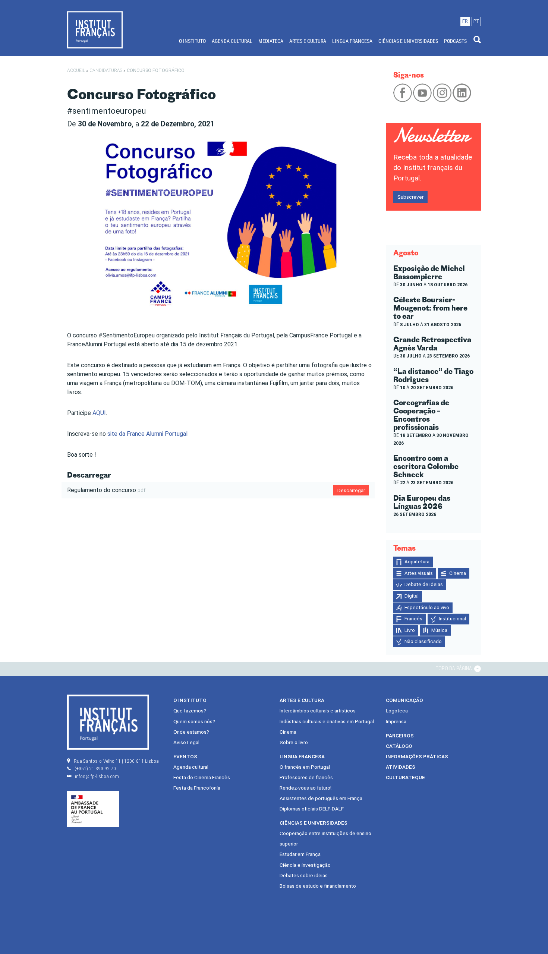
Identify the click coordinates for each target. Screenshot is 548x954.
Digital (411, 596)
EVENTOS (185, 756)
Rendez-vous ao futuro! (305, 788)
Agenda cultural (190, 767)
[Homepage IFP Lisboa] (95, 29)
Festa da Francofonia (196, 788)
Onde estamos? (191, 732)
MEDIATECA (270, 41)
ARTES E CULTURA (307, 41)
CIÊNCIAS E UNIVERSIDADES (408, 41)
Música (439, 630)
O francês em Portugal (305, 767)
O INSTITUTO (192, 41)
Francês (413, 618)
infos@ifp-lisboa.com (97, 776)
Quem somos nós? (194, 721)
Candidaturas (105, 70)
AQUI (99, 412)
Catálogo (399, 746)
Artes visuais (418, 573)
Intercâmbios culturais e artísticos (318, 711)
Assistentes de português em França (321, 798)
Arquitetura (416, 561)
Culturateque (405, 777)
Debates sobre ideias (304, 875)
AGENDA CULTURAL (232, 41)
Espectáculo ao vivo (426, 607)
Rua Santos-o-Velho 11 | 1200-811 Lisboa (116, 761)
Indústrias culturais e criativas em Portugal (327, 721)
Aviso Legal (186, 742)
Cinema (457, 573)
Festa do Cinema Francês (201, 777)
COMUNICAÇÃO (404, 700)
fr (465, 21)
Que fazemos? (189, 711)
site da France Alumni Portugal (147, 433)
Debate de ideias (423, 584)
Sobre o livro (294, 742)
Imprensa (396, 721)
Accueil (76, 70)
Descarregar (351, 490)
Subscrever (410, 197)
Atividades (400, 767)
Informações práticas (417, 756)
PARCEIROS (400, 736)
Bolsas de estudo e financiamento (318, 886)
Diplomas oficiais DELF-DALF (312, 809)
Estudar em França (300, 854)
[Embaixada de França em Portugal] (93, 809)
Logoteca (397, 711)
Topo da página (454, 668)
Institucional (452, 618)
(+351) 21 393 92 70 (95, 768)
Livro (409, 630)
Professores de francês (306, 777)
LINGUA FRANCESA (352, 41)
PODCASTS (455, 41)
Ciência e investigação (305, 865)
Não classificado (423, 641)
